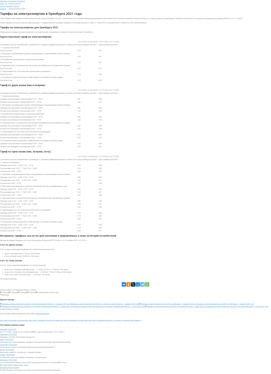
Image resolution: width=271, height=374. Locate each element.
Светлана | (8, 335)
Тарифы (9, 6)
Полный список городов (9, 368)
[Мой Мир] (138, 284)
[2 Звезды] (13, 292)
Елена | (7, 350)
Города (3, 6)
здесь (26, 365)
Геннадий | (8, 345)
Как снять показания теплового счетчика (104, 320)
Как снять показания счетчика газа (74, 320)
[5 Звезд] (40, 292)
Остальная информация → (131, 320)
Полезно (15, 6)
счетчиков (12, 1)
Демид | (7, 355)
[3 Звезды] (22, 292)
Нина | (6, 340)
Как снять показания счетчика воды (14, 320)
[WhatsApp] (147, 284)
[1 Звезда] (4, 292)
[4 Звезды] (31, 292)
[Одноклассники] (128, 284)
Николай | (8, 329)
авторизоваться (42, 314)
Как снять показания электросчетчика (44, 320)
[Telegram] (142, 284)
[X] (133, 284)
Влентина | (8, 360)
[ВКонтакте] (124, 284)
